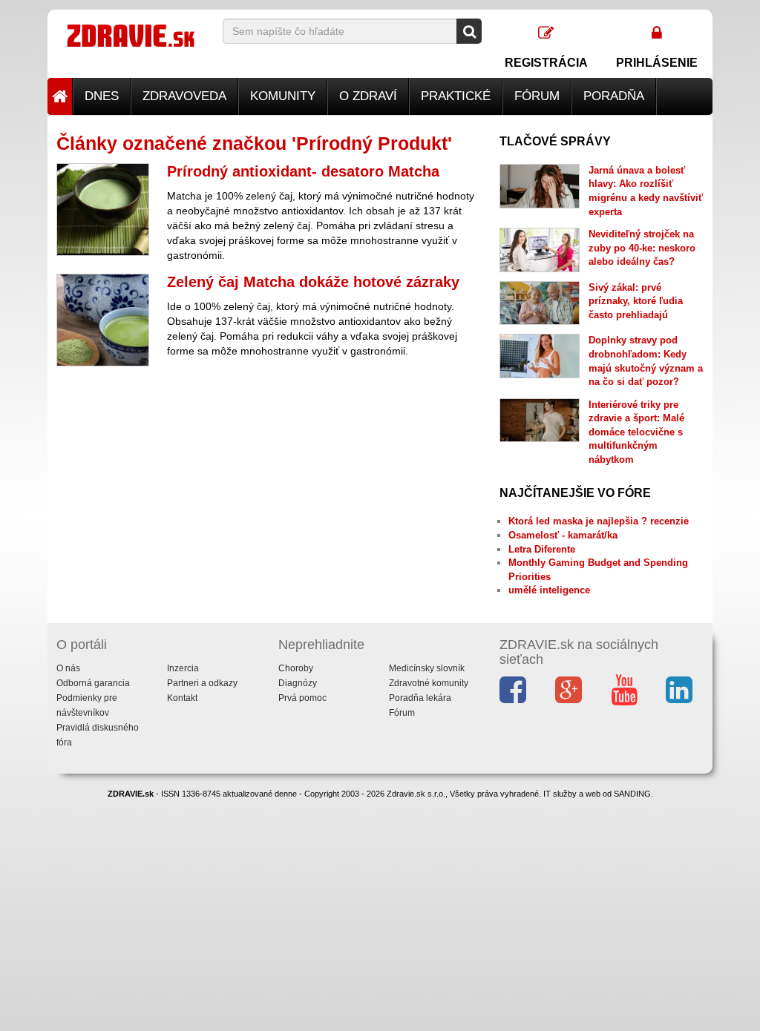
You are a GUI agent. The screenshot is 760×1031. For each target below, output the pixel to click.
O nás (68, 668)
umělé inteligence (549, 590)
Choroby (295, 668)
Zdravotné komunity (428, 683)
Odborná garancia (93, 683)
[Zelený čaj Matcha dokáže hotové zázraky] (102, 320)
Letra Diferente (541, 549)
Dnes (102, 96)
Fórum (537, 96)
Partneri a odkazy (202, 683)
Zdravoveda (184, 96)
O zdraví (368, 96)
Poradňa (613, 96)
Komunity (282, 96)
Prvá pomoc (302, 698)
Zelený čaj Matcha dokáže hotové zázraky (313, 282)
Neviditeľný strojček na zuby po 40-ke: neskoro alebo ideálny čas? (642, 247)
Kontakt (182, 698)
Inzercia (183, 668)
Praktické (456, 96)
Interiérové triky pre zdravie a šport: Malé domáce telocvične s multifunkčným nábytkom (636, 432)
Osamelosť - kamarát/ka (563, 535)
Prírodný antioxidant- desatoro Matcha (303, 171)
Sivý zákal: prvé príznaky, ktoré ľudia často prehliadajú (636, 301)
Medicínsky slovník (427, 668)
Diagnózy (297, 683)
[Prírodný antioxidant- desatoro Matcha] (102, 209)
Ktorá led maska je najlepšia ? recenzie (598, 521)
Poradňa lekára (420, 698)
